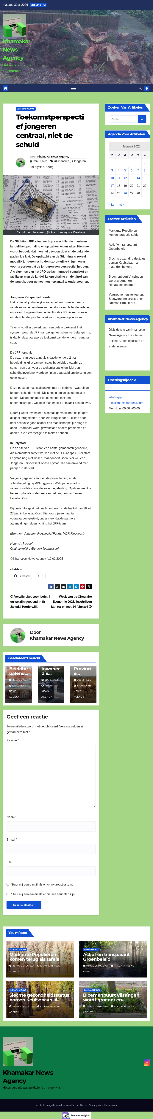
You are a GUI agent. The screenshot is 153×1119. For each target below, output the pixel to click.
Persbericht (91, 949)
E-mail (12, 839)
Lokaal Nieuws (18, 949)
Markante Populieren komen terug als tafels (34, 957)
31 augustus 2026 (24, 966)
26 (125, 193)
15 (144, 178)
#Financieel (62, 161)
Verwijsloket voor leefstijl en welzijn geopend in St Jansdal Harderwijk (30, 601)
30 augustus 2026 (97, 966)
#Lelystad (37, 167)
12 (125, 178)
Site (9, 862)
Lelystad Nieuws (26, 109)
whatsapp (115, 397)
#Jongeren (79, 161)
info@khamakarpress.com (126, 402)
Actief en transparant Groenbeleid (106, 957)
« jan (112, 204)
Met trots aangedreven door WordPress (57, 1105)
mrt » (121, 204)
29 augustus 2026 (24, 1006)
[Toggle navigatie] (73, 88)
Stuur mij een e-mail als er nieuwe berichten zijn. (43, 894)
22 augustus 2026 (97, 1006)
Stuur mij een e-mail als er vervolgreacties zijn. (42, 884)
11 (118, 178)
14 (138, 178)
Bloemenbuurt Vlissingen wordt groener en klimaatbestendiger (126, 280)
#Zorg (50, 167)
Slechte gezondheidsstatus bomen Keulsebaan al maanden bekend (127, 262)
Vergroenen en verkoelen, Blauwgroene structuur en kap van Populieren (126, 298)
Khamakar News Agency (16, 49)
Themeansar (110, 1105)
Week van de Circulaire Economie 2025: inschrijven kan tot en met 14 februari (71, 601)
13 (131, 178)
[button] (140, 88)
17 (112, 185)
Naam (11, 817)
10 (112, 178)
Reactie (13, 740)
